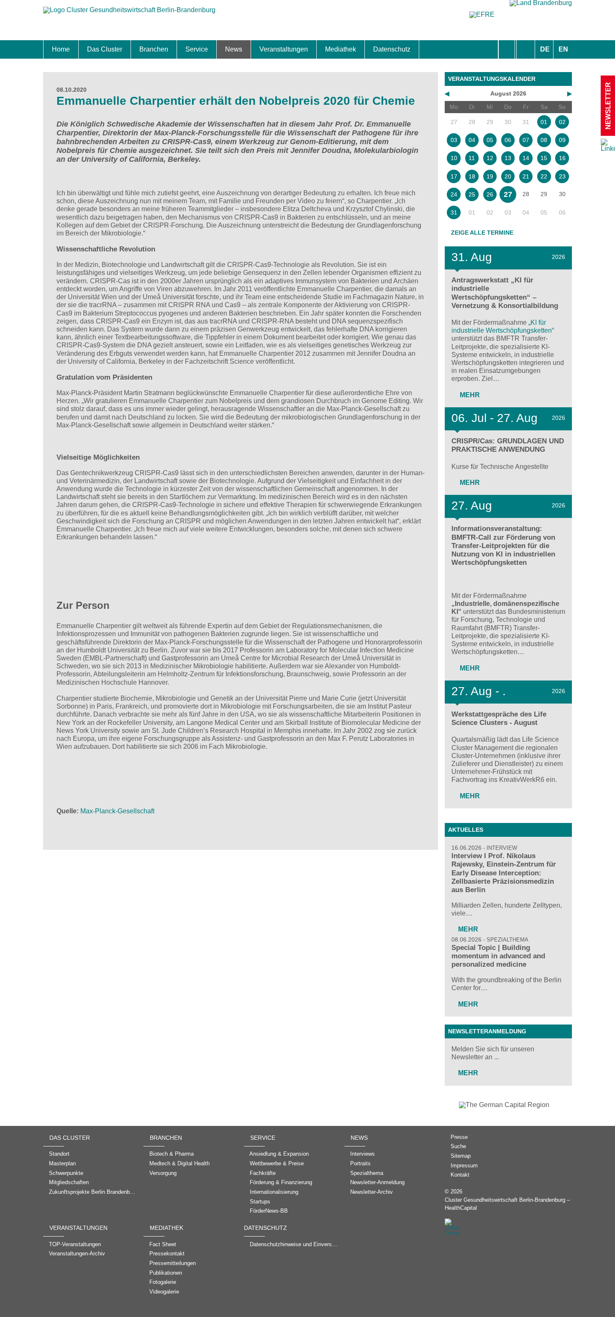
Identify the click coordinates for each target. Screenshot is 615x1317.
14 (526, 158)
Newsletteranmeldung (487, 1031)
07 (526, 140)
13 (508, 158)
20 (508, 176)
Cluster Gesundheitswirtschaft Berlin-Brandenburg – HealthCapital (507, 1204)
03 (454, 140)
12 (490, 158)
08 (544, 140)
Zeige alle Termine (482, 232)
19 (490, 176)
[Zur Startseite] (129, 14)
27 (508, 194)
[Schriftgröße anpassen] (526, 49)
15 (544, 158)
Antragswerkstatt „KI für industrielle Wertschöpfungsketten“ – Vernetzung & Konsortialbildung (504, 292)
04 (472, 140)
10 (454, 158)
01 (544, 122)
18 (472, 176)
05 (490, 140)
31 (454, 212)
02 (562, 122)
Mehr (469, 394)
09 (562, 140)
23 (562, 176)
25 (472, 194)
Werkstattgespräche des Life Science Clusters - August (498, 718)
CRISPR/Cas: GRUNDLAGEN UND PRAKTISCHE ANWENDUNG (507, 445)
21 (526, 176)
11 (472, 158)
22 (544, 176)
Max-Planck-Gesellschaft (117, 811)
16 (562, 158)
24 (454, 194)
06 (508, 140)
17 (454, 176)
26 (490, 194)
